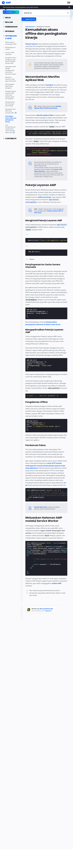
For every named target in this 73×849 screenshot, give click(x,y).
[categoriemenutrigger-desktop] (29, 19)
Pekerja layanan (31, 44)
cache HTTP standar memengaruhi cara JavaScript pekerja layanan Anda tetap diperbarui (45, 465)
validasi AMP (56, 583)
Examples (49, 85)
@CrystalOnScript (46, 609)
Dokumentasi (30, 27)
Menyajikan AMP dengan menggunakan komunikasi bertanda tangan (10, 70)
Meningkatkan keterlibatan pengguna (9, 86)
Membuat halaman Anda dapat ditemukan (10, 79)
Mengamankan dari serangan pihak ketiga (10, 104)
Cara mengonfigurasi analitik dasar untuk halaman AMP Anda (10, 128)
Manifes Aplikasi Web (45, 115)
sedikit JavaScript (44, 197)
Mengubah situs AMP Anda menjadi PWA (10, 111)
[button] (68, 2)
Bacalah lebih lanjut (40, 507)
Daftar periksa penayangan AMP (10, 43)
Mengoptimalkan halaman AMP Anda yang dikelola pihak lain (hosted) (10, 95)
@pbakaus (48, 611)
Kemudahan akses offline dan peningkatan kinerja (10, 119)
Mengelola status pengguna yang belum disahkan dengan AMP (10, 60)
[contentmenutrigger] (46, 13)
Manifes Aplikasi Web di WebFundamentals (47, 107)
